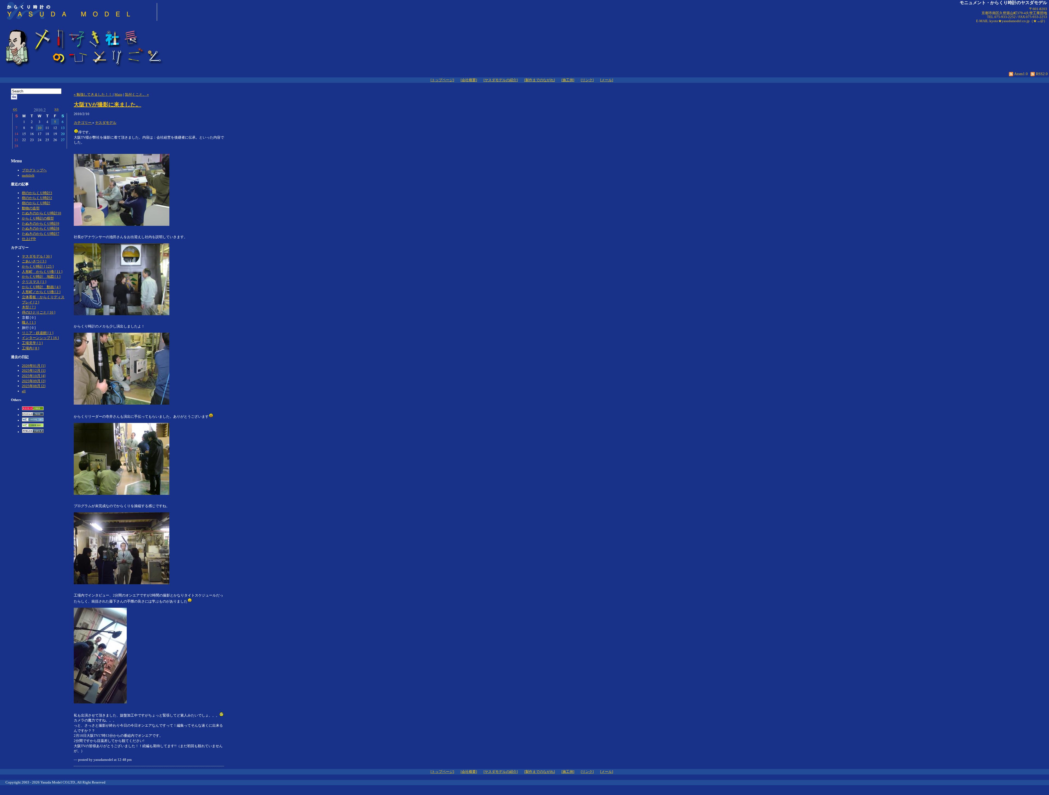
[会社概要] (469, 80)
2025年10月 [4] (33, 376)
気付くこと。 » (137, 94)
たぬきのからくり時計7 (40, 234)
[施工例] (567, 80)
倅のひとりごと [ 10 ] (38, 312)
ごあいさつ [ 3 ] (34, 261)
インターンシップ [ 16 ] (40, 338)
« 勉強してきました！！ (93, 94)
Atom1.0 (1020, 74)
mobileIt (28, 175)
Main (118, 94)
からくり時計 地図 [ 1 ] (41, 276)
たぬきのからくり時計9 (40, 223)
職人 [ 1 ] (29, 322)
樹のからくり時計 (36, 203)
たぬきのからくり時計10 (41, 213)
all (24, 391)
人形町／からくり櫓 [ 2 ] (41, 292)
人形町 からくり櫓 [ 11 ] (42, 272)
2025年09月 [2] (33, 381)
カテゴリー (83, 123)
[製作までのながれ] (539, 80)
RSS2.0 (1041, 74)
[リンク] (587, 80)
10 (40, 127)
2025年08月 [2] (33, 386)
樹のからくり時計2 (37, 198)
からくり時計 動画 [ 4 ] (41, 287)
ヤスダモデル (105, 123)
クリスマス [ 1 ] (34, 282)
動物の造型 (31, 208)
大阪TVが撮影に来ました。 (107, 104)
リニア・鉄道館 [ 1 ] (37, 333)
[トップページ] (442, 80)
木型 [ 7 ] (29, 307)
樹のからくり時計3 (37, 193)
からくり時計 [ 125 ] (38, 266)
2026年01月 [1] (33, 366)
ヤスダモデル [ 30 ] (37, 256)
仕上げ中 (29, 239)
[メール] (606, 80)
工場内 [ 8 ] (30, 348)
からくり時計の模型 (38, 218)
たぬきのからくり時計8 (40, 228)
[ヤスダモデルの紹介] (501, 80)
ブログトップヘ (34, 170)
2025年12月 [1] (33, 371)
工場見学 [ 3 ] (32, 343)
